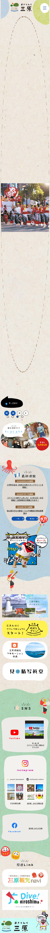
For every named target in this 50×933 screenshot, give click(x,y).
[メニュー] (44, 8)
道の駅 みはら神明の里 (35, 803)
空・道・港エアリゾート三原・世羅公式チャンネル (35, 745)
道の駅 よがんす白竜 (35, 828)
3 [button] (17, 417)
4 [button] (22, 417)
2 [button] (13, 417)
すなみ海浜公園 (15, 803)
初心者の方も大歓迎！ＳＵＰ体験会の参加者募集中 (25, 512)
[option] (25, 212)
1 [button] (8, 417)
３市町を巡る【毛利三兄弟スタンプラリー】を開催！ (25, 486)
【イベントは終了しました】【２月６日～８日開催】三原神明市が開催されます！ (25, 499)
